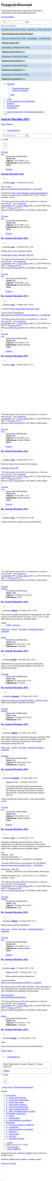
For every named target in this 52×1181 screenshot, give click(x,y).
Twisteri (14, 629)
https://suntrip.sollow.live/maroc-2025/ (25, 309)
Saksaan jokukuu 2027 (10, 43)
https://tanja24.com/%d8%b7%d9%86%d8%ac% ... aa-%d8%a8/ (25, 315)
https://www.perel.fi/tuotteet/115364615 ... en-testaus (21, 983)
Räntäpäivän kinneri (35, 629)
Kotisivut (21, 203)
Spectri (12, 208)
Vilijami (4, 588)
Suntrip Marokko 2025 (15, 119)
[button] (6, 148)
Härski (3, 638)
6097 (14, 158)
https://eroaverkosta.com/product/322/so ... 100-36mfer (22, 865)
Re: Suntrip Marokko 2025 (14, 238)
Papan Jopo (5, 629)
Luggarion (5, 631)
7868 (14, 593)
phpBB (28, 1153)
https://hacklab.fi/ (7, 995)
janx (2, 154)
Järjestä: (24, 1064)
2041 (14, 642)
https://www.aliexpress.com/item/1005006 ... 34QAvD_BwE (24, 700)
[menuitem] (20, 88)
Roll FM (18, 210)
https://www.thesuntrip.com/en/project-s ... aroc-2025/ (21, 189)
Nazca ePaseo (23, 206)
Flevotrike (23, 629)
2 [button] (6, 146)
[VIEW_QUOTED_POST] (19, 782)
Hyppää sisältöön (7, 17)
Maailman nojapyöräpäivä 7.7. (13, 52)
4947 (14, 679)
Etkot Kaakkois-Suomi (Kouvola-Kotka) (17, 34)
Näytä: (5, 1064)
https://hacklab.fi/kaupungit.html (13, 997)
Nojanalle (4, 674)
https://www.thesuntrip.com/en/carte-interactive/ (30, 193)
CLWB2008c (6, 206)
